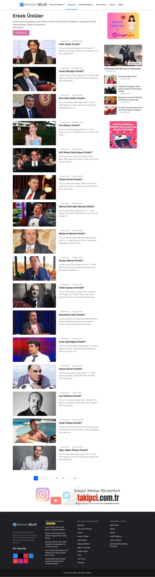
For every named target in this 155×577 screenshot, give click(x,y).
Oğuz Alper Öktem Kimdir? (73, 450)
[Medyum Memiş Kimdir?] (34, 241)
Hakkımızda (114, 525)
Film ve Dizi (100, 5)
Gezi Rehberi (82, 540)
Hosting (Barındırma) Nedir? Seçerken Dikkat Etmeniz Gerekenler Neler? (55, 561)
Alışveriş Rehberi (56, 5)
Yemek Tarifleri (83, 536)
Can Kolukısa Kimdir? (70, 396)
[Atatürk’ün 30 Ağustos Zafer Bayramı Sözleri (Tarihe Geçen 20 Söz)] (110, 89)
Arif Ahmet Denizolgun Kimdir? (75, 152)
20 (63, 478)
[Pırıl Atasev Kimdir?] (34, 133)
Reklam (112, 533)
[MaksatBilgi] (34, 4)
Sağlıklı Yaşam (83, 551)
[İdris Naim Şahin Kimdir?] (34, 106)
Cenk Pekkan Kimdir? (70, 423)
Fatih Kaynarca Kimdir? (71, 287)
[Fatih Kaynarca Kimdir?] (34, 295)
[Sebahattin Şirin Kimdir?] (34, 322)
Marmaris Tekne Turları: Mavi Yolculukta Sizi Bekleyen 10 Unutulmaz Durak (55, 544)
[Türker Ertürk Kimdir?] (34, 187)
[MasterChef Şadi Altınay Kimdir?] (34, 214)
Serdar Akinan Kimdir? (71, 260)
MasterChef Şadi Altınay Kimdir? (76, 206)
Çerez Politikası (115, 540)
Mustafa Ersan (65, 41)
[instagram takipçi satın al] (77, 496)
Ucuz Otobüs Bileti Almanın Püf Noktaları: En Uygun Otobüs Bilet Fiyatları (56, 552)
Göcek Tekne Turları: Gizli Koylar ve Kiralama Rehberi (55, 528)
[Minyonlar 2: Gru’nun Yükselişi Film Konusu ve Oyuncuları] (110, 100)
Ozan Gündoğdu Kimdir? (72, 341)
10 (57, 478)
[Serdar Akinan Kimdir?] (34, 268)
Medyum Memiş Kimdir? (72, 233)
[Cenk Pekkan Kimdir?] (34, 431)
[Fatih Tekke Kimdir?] (34, 52)
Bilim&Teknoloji (85, 5)
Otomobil (81, 562)
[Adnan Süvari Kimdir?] (34, 377)
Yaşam (112, 5)
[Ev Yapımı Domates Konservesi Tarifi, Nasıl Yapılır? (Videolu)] (110, 110)
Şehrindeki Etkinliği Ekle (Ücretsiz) (118, 545)
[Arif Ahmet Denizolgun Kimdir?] (34, 160)
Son (75, 478)
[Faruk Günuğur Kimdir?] (34, 79)
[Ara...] (127, 4)
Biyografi (71, 5)
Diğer (120, 5)
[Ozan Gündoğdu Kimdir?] (34, 349)
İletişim (112, 529)
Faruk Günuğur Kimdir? (71, 71)
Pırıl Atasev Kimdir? (69, 125)
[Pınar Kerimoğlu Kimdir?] (110, 79)
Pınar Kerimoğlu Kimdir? (127, 76)
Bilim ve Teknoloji (84, 548)
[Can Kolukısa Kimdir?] (34, 404)
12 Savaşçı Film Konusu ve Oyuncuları (122, 68)
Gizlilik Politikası (115, 536)
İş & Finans (81, 559)
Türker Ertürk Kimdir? (70, 179)
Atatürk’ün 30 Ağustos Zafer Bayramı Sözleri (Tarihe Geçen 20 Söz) (130, 88)
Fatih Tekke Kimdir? (69, 44)
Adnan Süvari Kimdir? (70, 369)
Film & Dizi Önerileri (85, 529)
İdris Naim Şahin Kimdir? (72, 98)
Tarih (79, 555)
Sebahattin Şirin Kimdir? (72, 314)
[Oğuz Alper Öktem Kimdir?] (34, 458)
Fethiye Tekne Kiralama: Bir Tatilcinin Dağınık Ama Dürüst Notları (56, 535)
